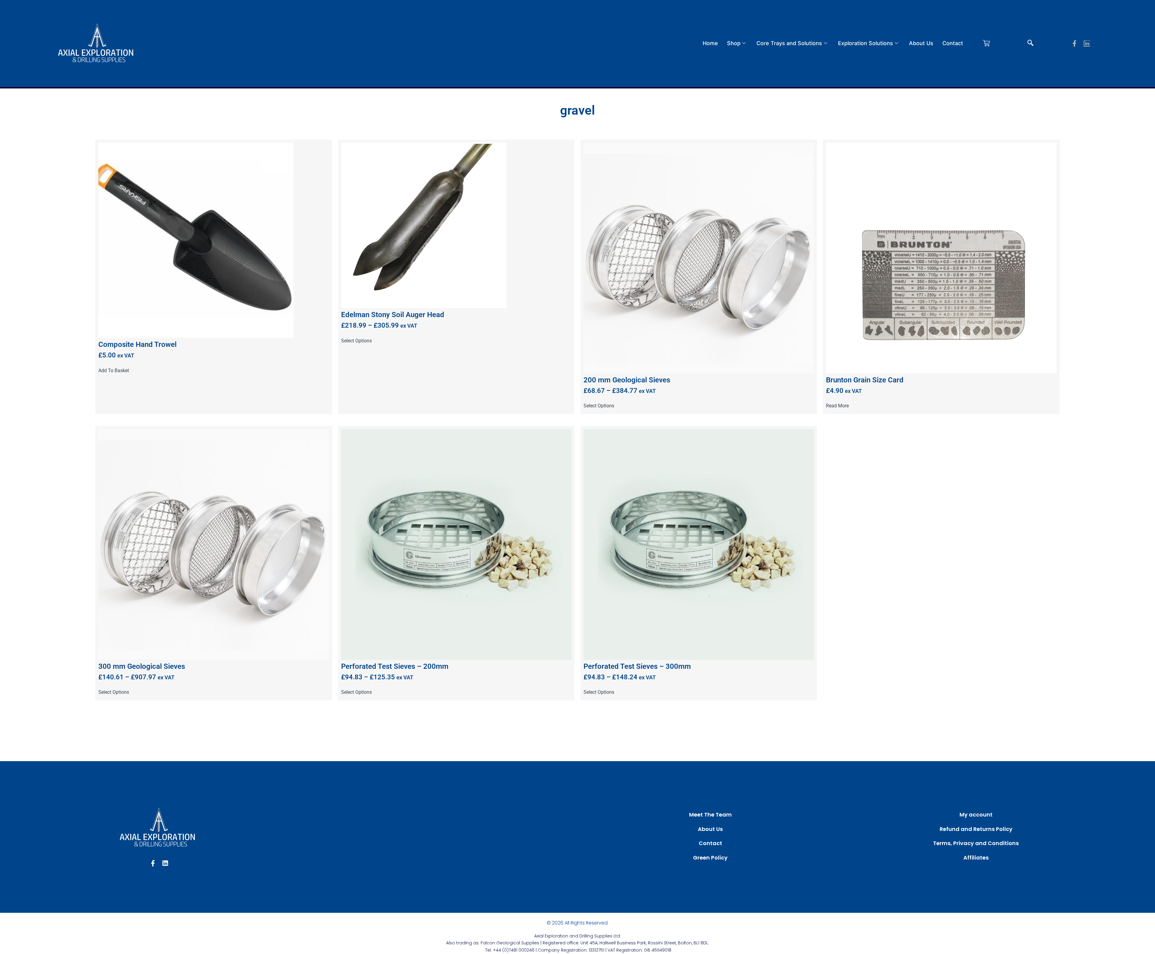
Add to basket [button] (113, 370)
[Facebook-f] (1074, 43)
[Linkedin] (1087, 43)
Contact (952, 43)
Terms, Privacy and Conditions (976, 843)
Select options (356, 340)
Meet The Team (710, 814)
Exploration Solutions (865, 43)
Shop (734, 43)
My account (976, 814)
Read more (837, 405)
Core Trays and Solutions (789, 43)
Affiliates (976, 857)
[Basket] (986, 43)
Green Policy (710, 857)
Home (710, 43)
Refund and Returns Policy (976, 829)
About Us (921, 43)
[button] (1030, 43)
